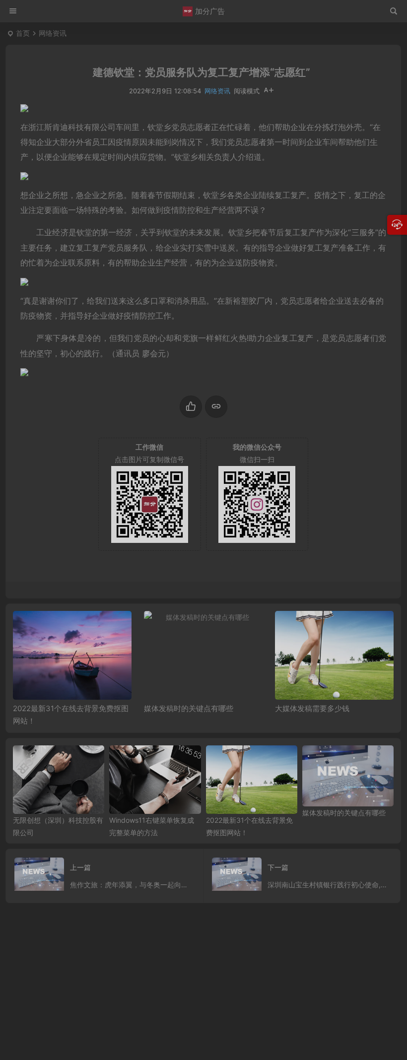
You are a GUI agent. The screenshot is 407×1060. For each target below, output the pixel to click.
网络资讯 (53, 33)
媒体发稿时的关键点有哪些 (188, 708)
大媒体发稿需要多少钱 (312, 708)
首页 (23, 33)
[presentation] (336, 626)
